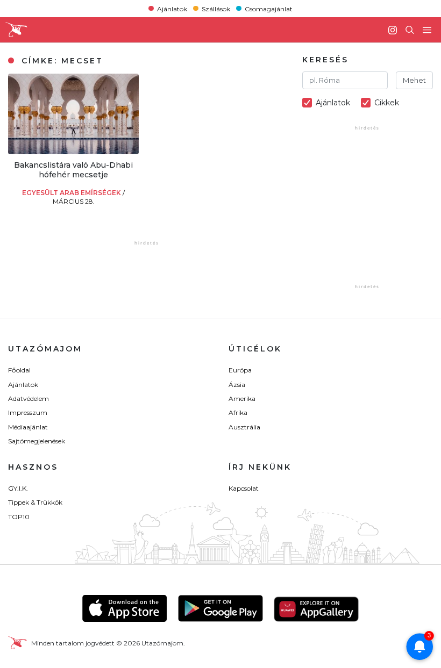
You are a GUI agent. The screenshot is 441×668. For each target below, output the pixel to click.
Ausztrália (244, 427)
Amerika (242, 398)
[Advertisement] (371, 214)
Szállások (216, 8)
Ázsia (237, 384)
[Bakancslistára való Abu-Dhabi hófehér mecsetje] (73, 151)
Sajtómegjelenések (36, 441)
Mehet (414, 80)
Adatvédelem (28, 398)
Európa (240, 370)
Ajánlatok (172, 8)
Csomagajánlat (269, 8)
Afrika (238, 412)
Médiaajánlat (28, 427)
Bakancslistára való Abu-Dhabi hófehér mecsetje (73, 169)
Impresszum (27, 412)
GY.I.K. (18, 488)
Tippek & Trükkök (35, 502)
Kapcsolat (244, 488)
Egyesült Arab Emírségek (72, 193)
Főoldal (19, 370)
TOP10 (19, 517)
